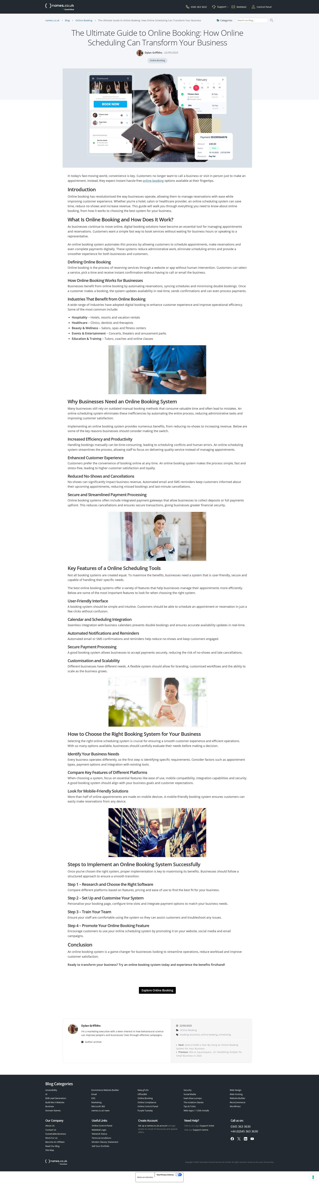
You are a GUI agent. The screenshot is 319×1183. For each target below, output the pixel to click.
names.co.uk (52, 20)
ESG (93, 1098)
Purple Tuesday (145, 1110)
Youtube (252, 1138)
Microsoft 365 (98, 1106)
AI (46, 1094)
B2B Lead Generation (55, 1098)
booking (184, 1034)
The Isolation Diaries (194, 1102)
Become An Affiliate (54, 1141)
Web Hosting (236, 1094)
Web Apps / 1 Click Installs (196, 1110)
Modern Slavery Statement (105, 1141)
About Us (49, 1125)
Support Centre (200, 1129)
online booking (153, 181)
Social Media (190, 1094)
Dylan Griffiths (153, 52)
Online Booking (83, 20)
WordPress (235, 1106)
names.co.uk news (100, 1110)
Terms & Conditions (101, 1137)
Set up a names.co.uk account (152, 1125)
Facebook (232, 1138)
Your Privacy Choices (165, 1175)
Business (49, 1106)
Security (188, 1090)
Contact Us (50, 1129)
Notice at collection (145, 1177)
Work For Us (51, 1137)
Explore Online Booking (157, 990)
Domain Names (53, 1110)
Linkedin (245, 1138)
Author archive (93, 1041)
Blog (67, 20)
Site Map (49, 1150)
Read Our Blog (52, 1146)
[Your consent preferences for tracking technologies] (313, 1177)
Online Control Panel (148, 1106)
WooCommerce (237, 1102)
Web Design (235, 1090)
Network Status (99, 1133)
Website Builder (237, 1098)
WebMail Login (99, 1129)
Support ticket (207, 1125)
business (195, 1034)
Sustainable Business (55, 1133)
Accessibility (51, 1090)
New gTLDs (143, 1090)
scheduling (225, 1034)
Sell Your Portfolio (100, 1146)
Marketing (96, 1102)
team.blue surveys (193, 1098)
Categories (226, 20)
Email (94, 1094)
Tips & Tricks (190, 1106)
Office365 (142, 1094)
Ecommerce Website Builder (105, 1090)
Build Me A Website (54, 1102)
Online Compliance (147, 1102)
